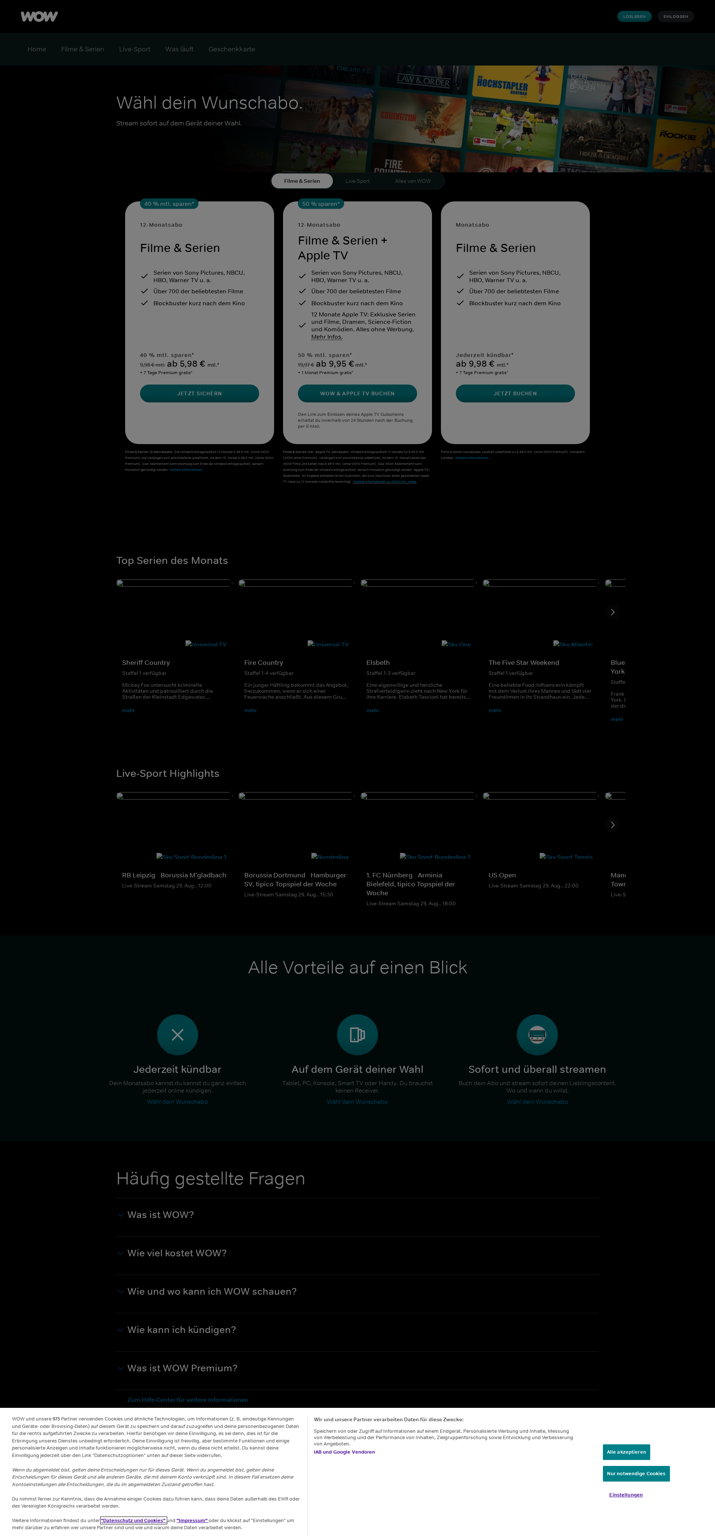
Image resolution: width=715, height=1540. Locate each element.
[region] (357, 1474)
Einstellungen (626, 1495)
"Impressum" (193, 1520)
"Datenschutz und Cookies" (133, 1520)
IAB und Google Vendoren (344, 1452)
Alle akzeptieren (626, 1452)
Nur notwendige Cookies (636, 1473)
